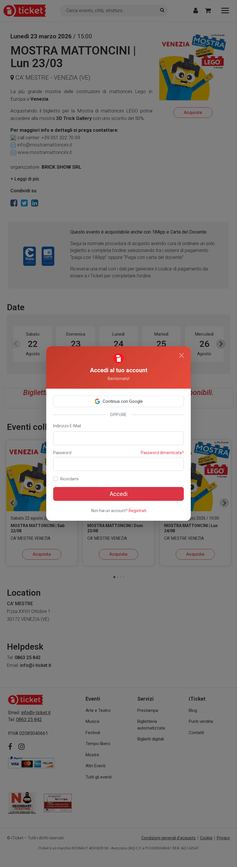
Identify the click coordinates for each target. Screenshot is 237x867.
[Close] (181, 355)
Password (62, 452)
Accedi (118, 493)
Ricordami (69, 479)
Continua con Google (123, 401)
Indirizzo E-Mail (67, 426)
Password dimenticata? (162, 452)
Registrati (137, 510)
